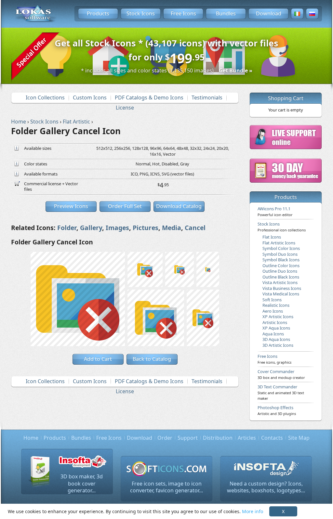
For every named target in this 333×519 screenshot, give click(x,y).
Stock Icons (141, 13)
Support (188, 437)
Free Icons (183, 13)
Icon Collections (45, 97)
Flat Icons (271, 237)
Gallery (91, 227)
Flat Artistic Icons (278, 243)
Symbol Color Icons (281, 248)
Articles (247, 437)
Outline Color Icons (281, 265)
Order (164, 437)
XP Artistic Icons (277, 316)
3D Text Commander (281, 392)
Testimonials (207, 97)
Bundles (226, 13)
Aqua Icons (273, 334)
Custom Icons (90, 97)
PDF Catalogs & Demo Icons (149, 97)
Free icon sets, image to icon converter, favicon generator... (166, 487)
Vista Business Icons (281, 288)
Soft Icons (272, 300)
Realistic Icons (275, 305)
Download (268, 13)
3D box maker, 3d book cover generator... (81, 483)
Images (117, 227)
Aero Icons (272, 311)
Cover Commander (281, 374)
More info (252, 511)
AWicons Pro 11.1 (275, 211)
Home (30, 437)
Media (171, 227)
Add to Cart (98, 358)
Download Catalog (179, 206)
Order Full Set (125, 206)
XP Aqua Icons (276, 328)
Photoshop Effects (277, 410)
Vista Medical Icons (280, 294)
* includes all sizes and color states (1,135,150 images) (166, 70)
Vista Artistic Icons (280, 282)
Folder (66, 227)
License (125, 107)
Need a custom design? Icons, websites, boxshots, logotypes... (266, 487)
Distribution (218, 437)
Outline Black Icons (280, 277)
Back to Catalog (152, 358)
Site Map (299, 437)
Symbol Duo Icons (280, 254)
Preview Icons (71, 206)
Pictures (145, 227)
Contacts (272, 437)
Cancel (195, 227)
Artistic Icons (274, 322)
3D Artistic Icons (277, 345)
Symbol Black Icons (281, 260)
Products (98, 13)
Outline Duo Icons (279, 271)
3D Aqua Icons (276, 339)
